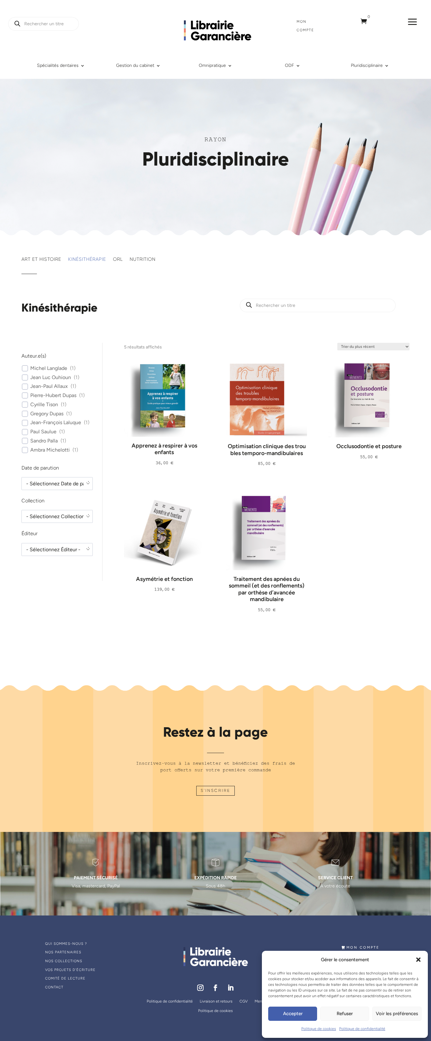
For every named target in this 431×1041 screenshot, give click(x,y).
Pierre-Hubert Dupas (53, 395)
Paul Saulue (43, 432)
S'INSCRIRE (215, 790)
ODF (289, 65)
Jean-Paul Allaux (49, 386)
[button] (418, 959)
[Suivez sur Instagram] (200, 987)
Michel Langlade (48, 368)
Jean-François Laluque (55, 422)
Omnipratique (212, 65)
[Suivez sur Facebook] (215, 987)
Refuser (345, 1013)
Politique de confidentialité (362, 1028)
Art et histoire (41, 259)
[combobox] (57, 483)
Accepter (293, 1013)
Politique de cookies (318, 1028)
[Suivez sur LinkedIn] (230, 987)
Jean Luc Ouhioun (50, 377)
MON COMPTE (363, 947)
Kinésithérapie (87, 259)
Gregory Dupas (46, 414)
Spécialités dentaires (58, 65)
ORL (118, 259)
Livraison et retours (216, 1001)
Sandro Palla (44, 441)
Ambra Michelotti (50, 450)
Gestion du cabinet (135, 65)
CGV (243, 1001)
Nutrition (143, 259)
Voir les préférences (397, 1013)
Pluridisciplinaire (367, 65)
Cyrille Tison (44, 404)
